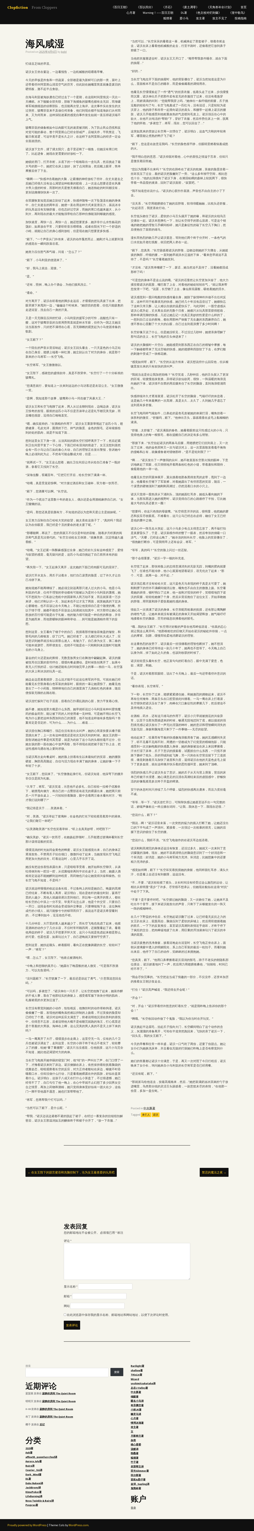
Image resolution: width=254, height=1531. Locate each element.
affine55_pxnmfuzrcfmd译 (41, 1457)
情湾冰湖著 (137, 1422)
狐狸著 (167, 18)
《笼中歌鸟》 (238, 13)
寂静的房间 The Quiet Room (59, 1393)
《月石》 (168, 7)
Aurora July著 (33, 1461)
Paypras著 (31, 1505)
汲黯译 (135, 1449)
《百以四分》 (145, 7)
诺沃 (155, 1114)
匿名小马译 (137, 1401)
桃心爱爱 (136, 1444)
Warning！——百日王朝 (158, 13)
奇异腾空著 (137, 1405)
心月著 (130, 13)
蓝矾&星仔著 (138, 1479)
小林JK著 (136, 1409)
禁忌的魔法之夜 (214, 1172)
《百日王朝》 (120, 7)
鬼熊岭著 (136, 1488)
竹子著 (135, 1462)
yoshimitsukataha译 (143, 1383)
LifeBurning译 (33, 1496)
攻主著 (200, 18)
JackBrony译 (33, 1487)
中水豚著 (149, 1108)
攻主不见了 (219, 18)
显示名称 (71, 1286)
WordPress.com (79, 1525)
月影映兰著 (137, 1435)
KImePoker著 (33, 1492)
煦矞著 (135, 1453)
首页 (244, 7)
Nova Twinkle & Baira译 (39, 1500)
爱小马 (184, 18)
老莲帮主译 (137, 1466)
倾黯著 (135, 1396)
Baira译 (30, 1465)
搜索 (28, 1366)
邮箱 (68, 1296)
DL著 (184, 13)
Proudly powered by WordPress (27, 1525)
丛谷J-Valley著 (139, 1388)
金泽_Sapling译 (140, 1484)
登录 (133, 1507)
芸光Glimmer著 (140, 1470)
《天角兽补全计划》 (219, 7)
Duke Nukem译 (34, 1483)
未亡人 (146, 1114)
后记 (42, 1424)
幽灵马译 (136, 1414)
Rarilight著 (137, 1366)
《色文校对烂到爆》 (207, 13)
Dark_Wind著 (33, 1474)
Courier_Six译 (33, 1470)
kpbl (64, 52)
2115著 (29, 1448)
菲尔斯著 (136, 1475)
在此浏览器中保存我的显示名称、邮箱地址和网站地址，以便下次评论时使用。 (119, 1315)
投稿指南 (241, 18)
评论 (68, 1241)
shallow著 (137, 1370)
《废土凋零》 (190, 7)
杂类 (133, 1440)
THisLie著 (136, 1374)
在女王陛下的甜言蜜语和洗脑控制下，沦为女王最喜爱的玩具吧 (71, 1172)
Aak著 (29, 1452)
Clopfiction (17, 7)
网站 (67, 1306)
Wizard (135, 1379)
